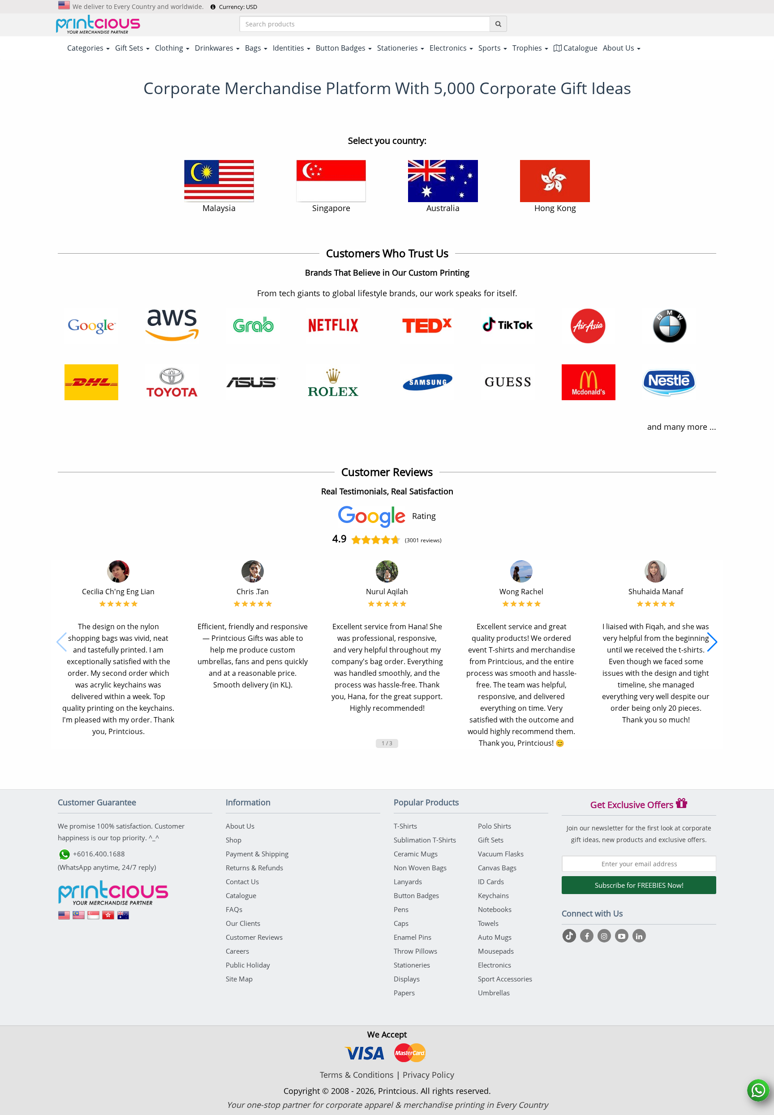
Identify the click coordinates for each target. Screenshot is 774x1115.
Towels (488, 923)
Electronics (494, 964)
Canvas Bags (497, 867)
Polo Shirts (494, 825)
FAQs (234, 909)
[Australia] (123, 918)
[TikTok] (570, 935)
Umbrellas (494, 992)
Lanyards (408, 881)
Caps (401, 923)
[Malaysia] (79, 918)
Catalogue (580, 48)
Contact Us (242, 881)
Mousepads (496, 950)
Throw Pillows (415, 950)
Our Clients (243, 923)
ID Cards (491, 881)
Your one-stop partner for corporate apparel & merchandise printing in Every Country (387, 1104)
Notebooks (495, 909)
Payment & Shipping (257, 853)
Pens (401, 909)
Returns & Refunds (254, 867)
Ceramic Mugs (416, 853)
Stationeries (412, 964)
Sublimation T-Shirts (425, 839)
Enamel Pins (412, 937)
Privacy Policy (428, 1074)
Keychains (493, 895)
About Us (240, 825)
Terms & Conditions (357, 1074)
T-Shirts (405, 825)
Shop (233, 839)
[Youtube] (623, 935)
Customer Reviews (254, 937)
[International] (64, 918)
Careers (237, 950)
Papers (404, 992)
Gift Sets (490, 839)
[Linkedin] (639, 935)
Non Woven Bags (420, 867)
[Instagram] (605, 935)
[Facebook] (588, 935)
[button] (62, 642)
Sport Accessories (505, 978)
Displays (407, 978)
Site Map (239, 978)
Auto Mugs (495, 937)
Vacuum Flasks (501, 853)
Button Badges (416, 895)
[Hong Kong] (108, 918)
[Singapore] (93, 918)
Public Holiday (248, 964)
